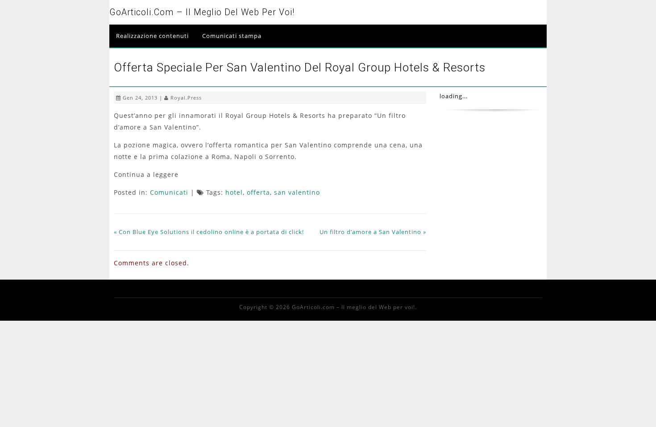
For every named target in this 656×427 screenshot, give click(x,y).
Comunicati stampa (232, 36)
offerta (258, 192)
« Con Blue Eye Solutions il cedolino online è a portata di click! (209, 232)
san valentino (297, 192)
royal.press (186, 97)
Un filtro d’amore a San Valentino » (373, 232)
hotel (234, 192)
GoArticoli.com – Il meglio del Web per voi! (202, 12)
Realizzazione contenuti (152, 36)
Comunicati (169, 192)
